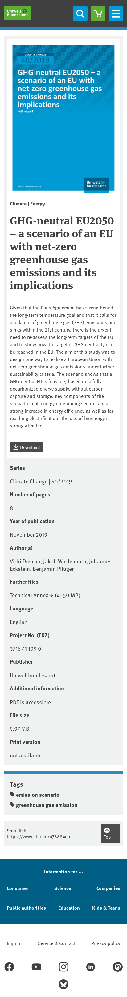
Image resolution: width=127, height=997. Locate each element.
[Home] (17, 13)
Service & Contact (57, 942)
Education (69, 907)
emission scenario (37, 795)
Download (29, 447)
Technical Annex (29, 595)
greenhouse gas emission (46, 805)
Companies (108, 888)
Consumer (17, 888)
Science (62, 888)
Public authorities (26, 907)
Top (107, 836)
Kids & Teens (106, 907)
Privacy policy (105, 942)
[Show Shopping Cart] (98, 13)
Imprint (14, 942)
